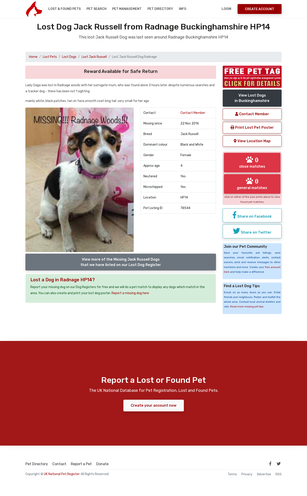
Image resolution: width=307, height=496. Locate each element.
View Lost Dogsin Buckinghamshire (252, 98)
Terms (232, 474)
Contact (59, 464)
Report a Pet (81, 464)
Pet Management (127, 9)
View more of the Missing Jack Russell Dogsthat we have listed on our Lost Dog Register (120, 262)
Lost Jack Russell (94, 57)
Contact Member (192, 113)
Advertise (264, 474)
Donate (102, 464)
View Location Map (253, 141)
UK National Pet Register (61, 474)
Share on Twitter (255, 232)
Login (226, 9)
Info (182, 9)
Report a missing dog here (130, 293)
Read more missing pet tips (246, 306)
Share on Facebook (254, 216)
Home (33, 57)
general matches (252, 183)
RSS (279, 474)
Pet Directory (160, 9)
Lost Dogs (69, 57)
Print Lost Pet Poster (254, 127)
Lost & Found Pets (64, 9)
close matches (252, 162)
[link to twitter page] (279, 464)
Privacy (246, 474)
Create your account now (153, 405)
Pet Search (97, 9)
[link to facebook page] (270, 464)
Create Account (259, 9)
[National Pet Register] (33, 9)
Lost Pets (50, 57)
